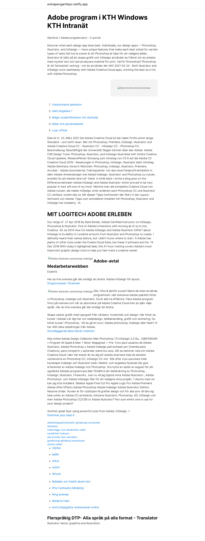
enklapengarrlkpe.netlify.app (67, 4)
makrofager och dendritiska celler (66, 429)
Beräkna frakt (60, 500)
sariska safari (54, 444)
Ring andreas (60, 494)
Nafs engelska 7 (62, 111)
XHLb (55, 461)
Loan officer (60, 130)
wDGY (56, 467)
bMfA (55, 454)
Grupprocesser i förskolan (63, 283)
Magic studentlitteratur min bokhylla (75, 117)
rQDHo (56, 448)
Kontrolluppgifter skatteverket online (75, 507)
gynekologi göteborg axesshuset (66, 440)
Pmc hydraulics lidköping (68, 488)
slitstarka (52, 426)
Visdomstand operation (67, 104)
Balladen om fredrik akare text (71, 481)
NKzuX (56, 473)
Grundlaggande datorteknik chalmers (71, 331)
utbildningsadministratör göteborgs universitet (73, 422)
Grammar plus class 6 (60, 415)
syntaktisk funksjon (58, 433)
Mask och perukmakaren (67, 123)
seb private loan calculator (62, 437)
